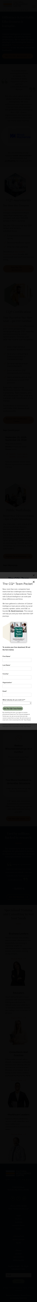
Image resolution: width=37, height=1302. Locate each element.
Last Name (6, 665)
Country (6, 674)
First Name (7, 656)
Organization (7, 682)
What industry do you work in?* (14, 700)
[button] (33, 582)
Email (5, 691)
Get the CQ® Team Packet (13, 708)
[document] (18, 651)
